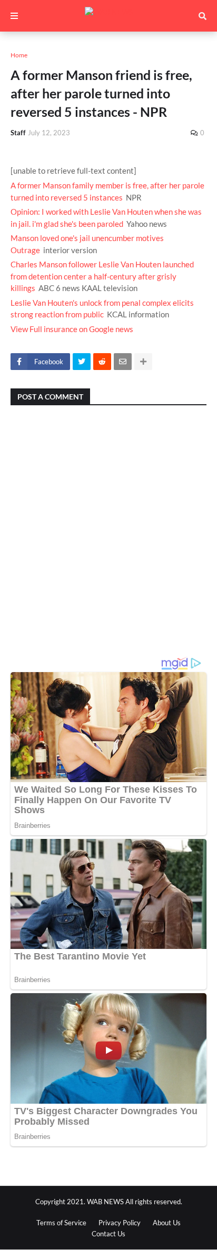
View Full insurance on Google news (72, 329)
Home (19, 55)
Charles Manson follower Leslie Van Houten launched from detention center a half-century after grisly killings (102, 276)
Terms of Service (61, 1222)
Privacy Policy (119, 1222)
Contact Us (108, 1233)
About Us (167, 1222)
